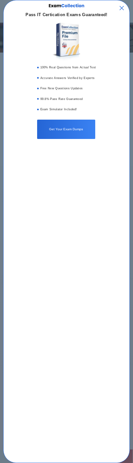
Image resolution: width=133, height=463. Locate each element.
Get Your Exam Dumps (66, 129)
